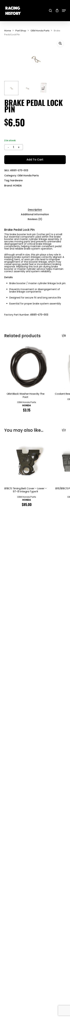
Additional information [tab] (35, 214)
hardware (16, 180)
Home (7, 30)
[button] (64, 10)
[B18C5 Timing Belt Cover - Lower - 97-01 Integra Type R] (26, 461)
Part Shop (20, 30)
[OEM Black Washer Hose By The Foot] (26, 367)
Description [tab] (35, 209)
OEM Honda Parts (40, 30)
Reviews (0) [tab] (35, 219)
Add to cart (35, 160)
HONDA (17, 185)
